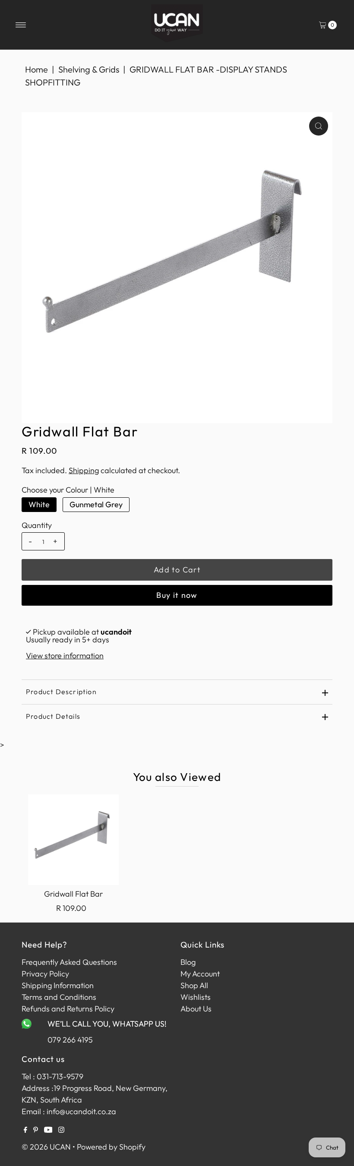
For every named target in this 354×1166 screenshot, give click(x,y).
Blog (188, 962)
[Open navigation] (21, 25)
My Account (200, 974)
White (39, 504)
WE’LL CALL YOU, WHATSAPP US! (107, 1024)
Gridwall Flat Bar (73, 894)
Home (36, 69)
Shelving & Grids (88, 69)
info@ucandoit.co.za (81, 1111)
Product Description (61, 691)
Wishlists (195, 997)
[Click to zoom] (318, 126)
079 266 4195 (70, 1040)
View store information (65, 655)
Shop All (194, 985)
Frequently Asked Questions (69, 962)
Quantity (37, 525)
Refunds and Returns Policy (68, 1009)
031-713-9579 (60, 1076)
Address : (38, 1088)
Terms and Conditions (59, 997)
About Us (196, 1009)
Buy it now (177, 595)
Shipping (84, 470)
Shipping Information (58, 985)
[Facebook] (25, 1130)
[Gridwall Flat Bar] (73, 839)
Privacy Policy (45, 974)
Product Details (53, 716)
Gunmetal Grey (96, 504)
